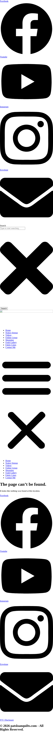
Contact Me (10, 347)
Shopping (9, 340)
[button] (26, 404)
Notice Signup (11, 333)
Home (8, 330)
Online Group (11, 337)
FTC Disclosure (7, 720)
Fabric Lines (10, 345)
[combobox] (12, 228)
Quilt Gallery (11, 342)
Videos (8, 335)
